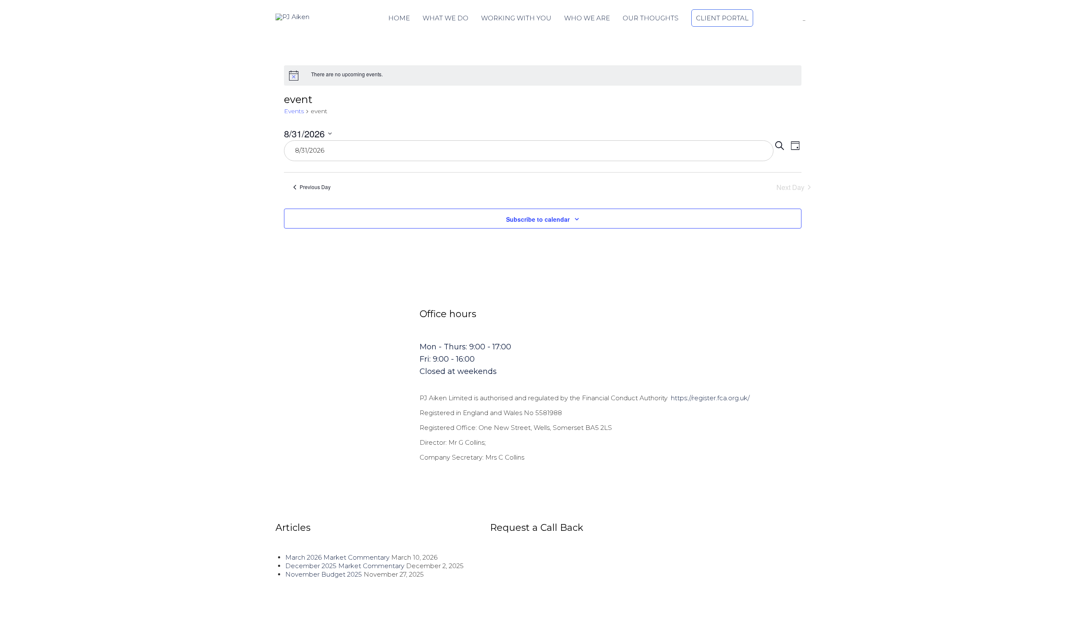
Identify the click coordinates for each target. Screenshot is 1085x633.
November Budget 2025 (323, 574)
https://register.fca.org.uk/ (710, 398)
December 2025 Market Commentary (344, 566)
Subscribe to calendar (538, 219)
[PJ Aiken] (296, 17)
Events (294, 111)
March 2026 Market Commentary (337, 557)
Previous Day (315, 186)
